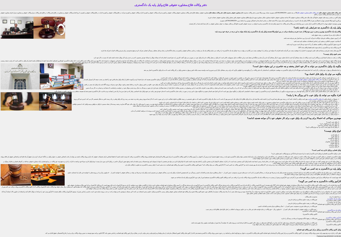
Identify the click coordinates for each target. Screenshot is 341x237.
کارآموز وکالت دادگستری (333, 217)
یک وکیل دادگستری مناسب (316, 99)
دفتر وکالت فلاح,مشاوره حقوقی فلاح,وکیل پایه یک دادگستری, (304, 79)
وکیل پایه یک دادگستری (334, 199)
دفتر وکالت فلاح (314, 13)
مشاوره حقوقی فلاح (303, 13)
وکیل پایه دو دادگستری (334, 210)
